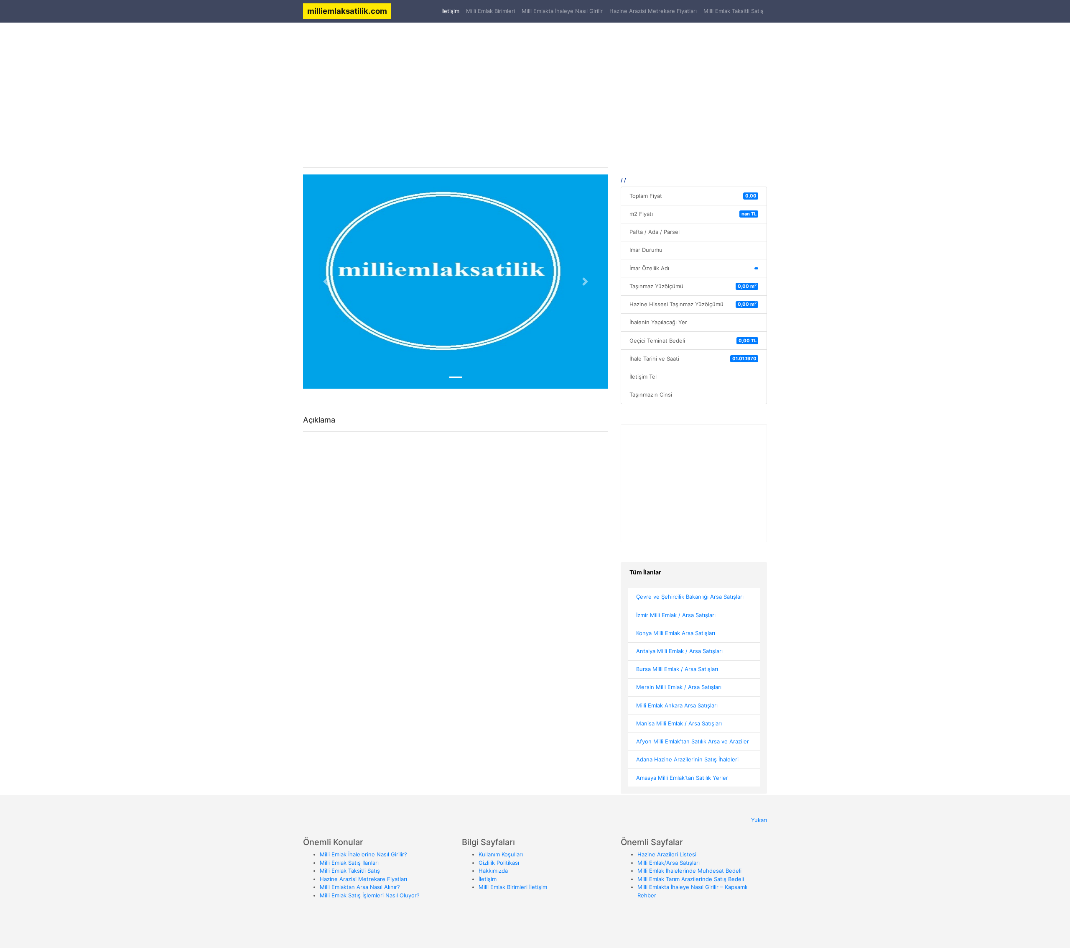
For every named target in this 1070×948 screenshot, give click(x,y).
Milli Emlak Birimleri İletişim (513, 887)
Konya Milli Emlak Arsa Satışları (675, 633)
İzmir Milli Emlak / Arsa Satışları (676, 615)
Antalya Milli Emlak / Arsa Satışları (679, 651)
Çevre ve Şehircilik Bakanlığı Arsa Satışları (690, 596)
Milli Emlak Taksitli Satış (733, 11)
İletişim (452, 10)
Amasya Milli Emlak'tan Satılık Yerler (682, 777)
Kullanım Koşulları (501, 854)
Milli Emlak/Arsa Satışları (668, 862)
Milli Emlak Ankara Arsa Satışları (677, 705)
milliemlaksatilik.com (347, 10)
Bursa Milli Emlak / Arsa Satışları (677, 669)
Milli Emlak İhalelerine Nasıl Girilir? (363, 854)
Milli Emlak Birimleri (490, 11)
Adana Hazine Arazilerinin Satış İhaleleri (687, 759)
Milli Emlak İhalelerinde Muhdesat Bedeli (689, 870)
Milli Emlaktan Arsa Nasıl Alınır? (360, 887)
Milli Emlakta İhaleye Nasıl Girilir (562, 11)
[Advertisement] (535, 88)
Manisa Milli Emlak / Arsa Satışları (679, 723)
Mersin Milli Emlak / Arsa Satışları (678, 687)
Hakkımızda (493, 870)
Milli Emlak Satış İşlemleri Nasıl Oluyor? (370, 895)
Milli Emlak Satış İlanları (349, 862)
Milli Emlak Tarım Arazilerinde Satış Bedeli (690, 879)
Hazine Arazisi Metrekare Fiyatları (653, 11)
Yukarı (759, 820)
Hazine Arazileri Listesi (666, 854)
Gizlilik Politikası (499, 862)
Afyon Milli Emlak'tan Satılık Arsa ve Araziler (692, 741)
